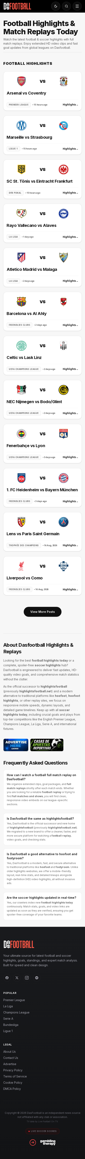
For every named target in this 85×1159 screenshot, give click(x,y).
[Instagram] (27, 977)
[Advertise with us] (15, 745)
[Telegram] (36, 977)
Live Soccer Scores (44, 1131)
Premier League (14, 1000)
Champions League (16, 1012)
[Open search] (66, 6)
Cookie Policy (12, 1082)
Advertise (9, 1064)
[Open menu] (77, 6)
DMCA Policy (12, 1088)
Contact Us (10, 1058)
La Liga (8, 1006)
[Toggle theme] (55, 6)
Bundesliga (10, 1024)
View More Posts (42, 611)
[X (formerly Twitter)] (17, 977)
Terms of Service (15, 1076)
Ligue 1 (8, 1031)
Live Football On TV (48, 1121)
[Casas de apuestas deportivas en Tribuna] (47, 745)
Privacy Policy (12, 1070)
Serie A (8, 1018)
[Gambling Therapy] (47, 1142)
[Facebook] (7, 977)
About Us (9, 1051)
